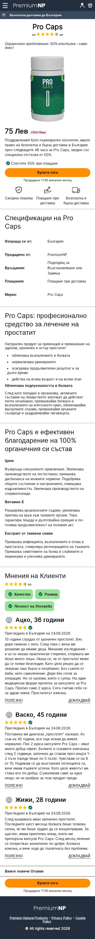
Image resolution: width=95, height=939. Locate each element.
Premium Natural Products (29, 918)
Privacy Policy (61, 918)
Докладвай (79, 701)
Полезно (14, 701)
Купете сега (47, 172)
